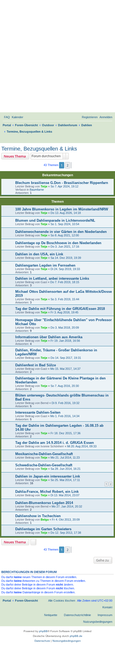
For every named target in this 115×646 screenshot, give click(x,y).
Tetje (44, 186)
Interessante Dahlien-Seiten (37, 412)
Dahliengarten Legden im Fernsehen (45, 265)
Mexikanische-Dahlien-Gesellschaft (44, 454)
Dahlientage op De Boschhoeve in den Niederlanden (58, 243)
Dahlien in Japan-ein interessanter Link (47, 476)
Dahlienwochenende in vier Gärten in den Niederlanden (61, 232)
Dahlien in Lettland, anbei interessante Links (52, 278)
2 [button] (67, 165)
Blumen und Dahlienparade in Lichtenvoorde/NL (55, 220)
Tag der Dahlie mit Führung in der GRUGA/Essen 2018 (60, 309)
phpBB (43, 631)
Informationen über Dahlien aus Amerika (48, 337)
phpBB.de (76, 636)
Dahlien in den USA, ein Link (39, 254)
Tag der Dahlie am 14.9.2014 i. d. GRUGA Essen (54, 443)
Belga (45, 519)
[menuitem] (7, 117)
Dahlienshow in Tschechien (38, 516)
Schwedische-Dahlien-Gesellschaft (43, 465)
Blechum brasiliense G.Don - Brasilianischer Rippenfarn (61, 183)
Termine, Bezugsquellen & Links (39, 149)
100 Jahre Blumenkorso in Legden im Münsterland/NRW (61, 209)
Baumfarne (37, 189)
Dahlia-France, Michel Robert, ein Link (47, 492)
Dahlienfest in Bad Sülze (35, 365)
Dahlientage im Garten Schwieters (43, 529)
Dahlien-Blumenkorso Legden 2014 (44, 503)
